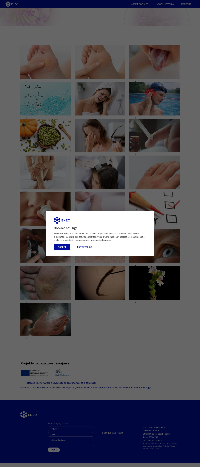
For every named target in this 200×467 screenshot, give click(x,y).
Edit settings (84, 247)
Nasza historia (165, 4)
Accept (62, 247)
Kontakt (186, 4)
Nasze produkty (139, 4)
